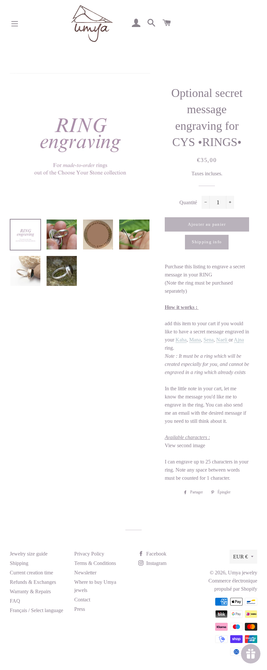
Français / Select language (36, 610)
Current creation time (31, 572)
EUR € (240, 556)
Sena (209, 339)
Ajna (239, 339)
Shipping (19, 563)
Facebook (155, 553)
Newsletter (85, 572)
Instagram (155, 563)
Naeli (222, 339)
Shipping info (207, 241)
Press (79, 609)
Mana (195, 339)
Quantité (188, 202)
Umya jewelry (242, 572)
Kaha (181, 339)
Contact (82, 599)
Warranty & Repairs (30, 591)
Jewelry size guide (29, 553)
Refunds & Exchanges (33, 582)
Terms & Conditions (95, 563)
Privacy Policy (89, 553)
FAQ (15, 601)
